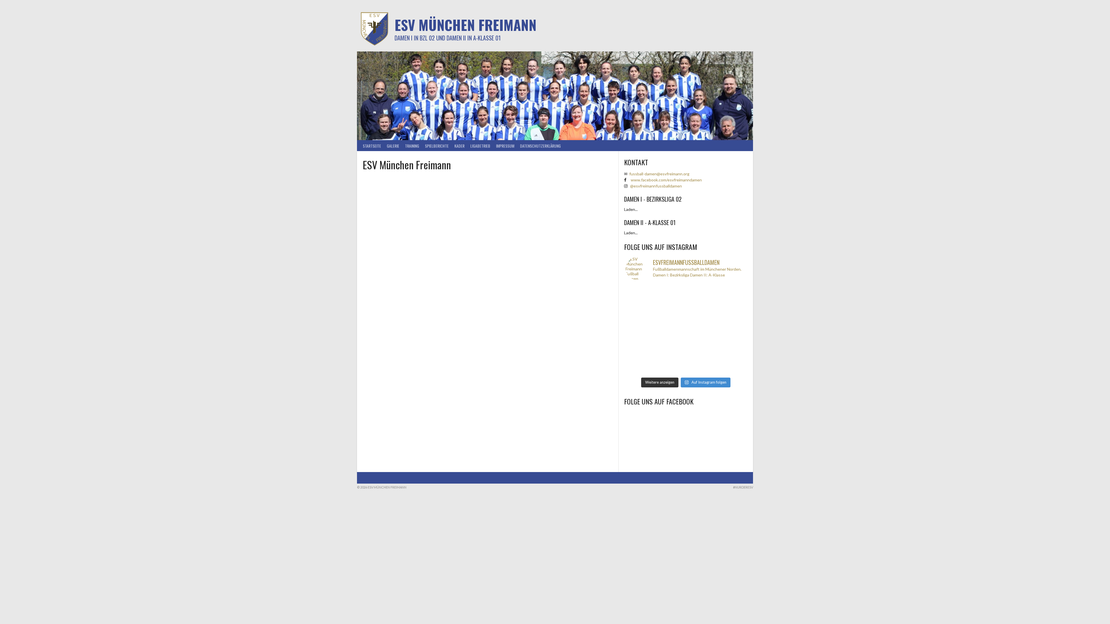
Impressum (505, 146)
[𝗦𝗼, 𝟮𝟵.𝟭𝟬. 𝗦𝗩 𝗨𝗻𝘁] (700, 366)
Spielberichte (437, 146)
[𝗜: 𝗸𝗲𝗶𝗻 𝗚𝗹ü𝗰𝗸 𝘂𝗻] (670, 366)
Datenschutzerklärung (540, 146)
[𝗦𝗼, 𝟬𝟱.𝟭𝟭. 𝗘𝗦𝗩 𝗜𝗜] (670, 347)
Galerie (393, 146)
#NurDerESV (743, 487)
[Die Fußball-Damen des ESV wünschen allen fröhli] (700, 293)
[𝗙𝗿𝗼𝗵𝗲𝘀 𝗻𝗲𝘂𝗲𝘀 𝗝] (670, 293)
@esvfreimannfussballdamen (656, 185)
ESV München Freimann (465, 24)
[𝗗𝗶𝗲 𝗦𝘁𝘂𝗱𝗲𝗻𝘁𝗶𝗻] (700, 329)
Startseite (372, 146)
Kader (459, 146)
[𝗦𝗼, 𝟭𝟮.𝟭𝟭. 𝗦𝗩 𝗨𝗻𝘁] (670, 329)
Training (412, 146)
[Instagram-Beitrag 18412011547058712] (640, 293)
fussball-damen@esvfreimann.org (659, 173)
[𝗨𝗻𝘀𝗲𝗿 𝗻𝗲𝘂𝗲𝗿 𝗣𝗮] (730, 347)
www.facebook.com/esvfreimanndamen (666, 179)
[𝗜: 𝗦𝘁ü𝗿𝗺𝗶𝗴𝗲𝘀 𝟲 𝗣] (640, 347)
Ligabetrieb (480, 146)
